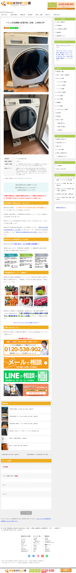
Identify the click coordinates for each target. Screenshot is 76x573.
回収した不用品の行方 (62, 153)
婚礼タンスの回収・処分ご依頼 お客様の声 (18, 445)
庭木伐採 (59, 112)
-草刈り (34, 551)
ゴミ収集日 (59, 165)
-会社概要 (46, 538)
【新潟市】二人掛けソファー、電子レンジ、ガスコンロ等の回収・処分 (24, 430)
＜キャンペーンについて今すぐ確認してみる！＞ (26, 322)
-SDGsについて (47, 548)
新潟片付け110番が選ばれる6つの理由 (26, 232)
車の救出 (60, 130)
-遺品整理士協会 (47, 551)
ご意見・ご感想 (38, 14)
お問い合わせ (57, 14)
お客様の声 (22, 14)
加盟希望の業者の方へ (61, 207)
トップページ (23, 538)
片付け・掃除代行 (61, 22)
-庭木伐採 (34, 548)
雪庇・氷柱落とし (62, 126)
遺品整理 (59, 32)
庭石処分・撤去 (60, 71)
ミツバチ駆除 (61, 88)
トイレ (66, 54)
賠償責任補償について (24, 549)
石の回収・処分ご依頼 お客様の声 (65, 194)
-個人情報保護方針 (48, 541)
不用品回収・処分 (14, 27)
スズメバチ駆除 (61, 85)
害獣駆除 (59, 102)
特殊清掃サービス (61, 35)
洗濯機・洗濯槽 (59, 58)
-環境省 (46, 546)
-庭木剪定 (34, 549)
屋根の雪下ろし (61, 123)
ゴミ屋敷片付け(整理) (62, 29)
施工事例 (30, 14)
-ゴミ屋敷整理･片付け (37, 541)
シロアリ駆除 (60, 95)
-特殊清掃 (34, 545)
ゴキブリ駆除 (60, 99)
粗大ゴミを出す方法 (61, 169)
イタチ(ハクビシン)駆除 (62, 109)
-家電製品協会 (47, 549)
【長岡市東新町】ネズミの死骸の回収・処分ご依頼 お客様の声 (39, 454)
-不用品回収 (35, 538)
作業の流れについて (61, 142)
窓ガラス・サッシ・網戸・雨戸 (65, 56)
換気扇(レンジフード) (65, 52)
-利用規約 (46, 539)
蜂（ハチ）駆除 (60, 78)
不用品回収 (59, 25)
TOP (26, 528)
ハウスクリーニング (62, 45)
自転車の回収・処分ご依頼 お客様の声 (10, 454)
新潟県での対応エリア (62, 139)
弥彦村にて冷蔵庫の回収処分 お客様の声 (18, 438)
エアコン (65, 50)
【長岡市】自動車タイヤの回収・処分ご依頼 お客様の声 (21, 409)
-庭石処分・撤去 (36, 542)
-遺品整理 (34, 539)
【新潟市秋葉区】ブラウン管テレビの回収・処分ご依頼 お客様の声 (23, 416)
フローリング (59, 50)
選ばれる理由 (14, 14)
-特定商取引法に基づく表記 (49, 542)
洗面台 (62, 54)
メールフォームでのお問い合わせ (61, 8)
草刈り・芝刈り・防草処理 (63, 75)
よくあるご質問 (60, 149)
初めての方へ (4, 14)
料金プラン (48, 14)
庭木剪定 (59, 116)
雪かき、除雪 (60, 119)
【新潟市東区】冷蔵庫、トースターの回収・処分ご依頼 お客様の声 (23, 423)
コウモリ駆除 (60, 106)
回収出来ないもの (62, 156)
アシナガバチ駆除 (62, 81)
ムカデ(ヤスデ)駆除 (61, 92)
